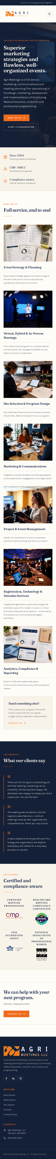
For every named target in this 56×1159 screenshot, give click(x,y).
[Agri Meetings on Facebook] (6, 1078)
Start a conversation (21, 127)
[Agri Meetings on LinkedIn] (13, 1078)
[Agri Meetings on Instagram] (20, 1078)
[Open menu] (49, 14)
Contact (8, 1109)
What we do (15, 118)
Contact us (15, 723)
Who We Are (9, 1095)
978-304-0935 (15, 1138)
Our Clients (9, 1105)
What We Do (10, 1100)
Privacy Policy (10, 1114)
